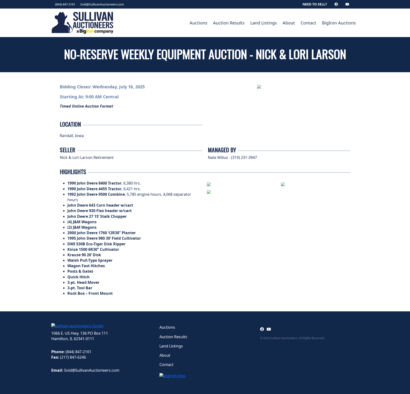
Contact (308, 23)
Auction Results (229, 23)
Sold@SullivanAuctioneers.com (102, 4)
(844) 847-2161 (65, 4)
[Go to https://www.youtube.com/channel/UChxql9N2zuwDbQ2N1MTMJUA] (269, 329)
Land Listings (263, 23)
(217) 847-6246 (73, 357)
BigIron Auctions (339, 23)
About (289, 23)
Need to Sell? (315, 4)
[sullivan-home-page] (77, 325)
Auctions (198, 23)
